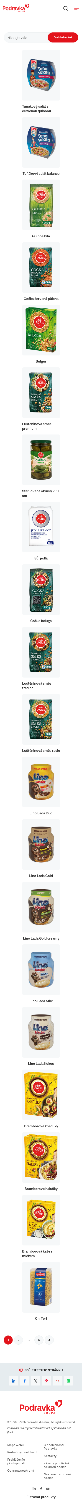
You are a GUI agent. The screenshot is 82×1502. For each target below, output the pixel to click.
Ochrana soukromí (20, 1470)
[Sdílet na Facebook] (24, 1380)
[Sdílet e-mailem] (57, 1380)
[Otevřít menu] (76, 8)
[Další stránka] (49, 1340)
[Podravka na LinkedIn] (34, 1489)
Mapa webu (15, 1445)
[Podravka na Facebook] (41, 1489)
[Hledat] (65, 8)
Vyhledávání (63, 37)
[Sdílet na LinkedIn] (13, 1380)
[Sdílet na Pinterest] (46, 1380)
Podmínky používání (21, 1452)
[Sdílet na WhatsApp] (68, 1380)
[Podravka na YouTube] (47, 1489)
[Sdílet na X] (35, 1380)
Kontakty (50, 1456)
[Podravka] (16, 11)
